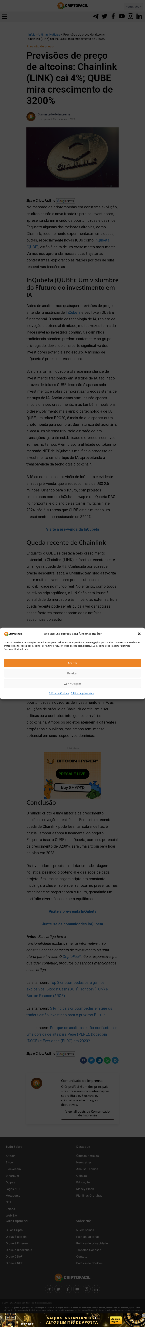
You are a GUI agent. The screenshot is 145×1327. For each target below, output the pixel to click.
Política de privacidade (82, 693)
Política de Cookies (59, 693)
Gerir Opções (72, 684)
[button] (139, 634)
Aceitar (72, 663)
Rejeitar (72, 673)
